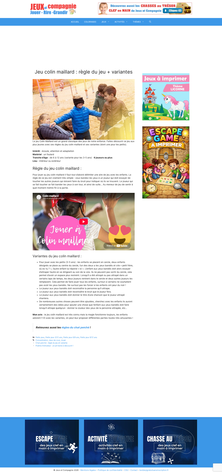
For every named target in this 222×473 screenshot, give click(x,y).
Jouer (63, 340)
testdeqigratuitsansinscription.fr (154, 470)
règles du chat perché (75, 327)
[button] (150, 22)
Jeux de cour (54, 340)
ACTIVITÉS (119, 22)
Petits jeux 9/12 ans (88, 337)
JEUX (103, 22)
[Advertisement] (84, 50)
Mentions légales (88, 470)
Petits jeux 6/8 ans (71, 337)
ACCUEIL (75, 22)
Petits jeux (40, 337)
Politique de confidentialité (110, 470)
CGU (126, 470)
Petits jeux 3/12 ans (53, 337)
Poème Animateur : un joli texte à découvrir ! (54, 346)
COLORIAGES (90, 22)
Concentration (42, 340)
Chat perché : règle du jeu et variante (51, 343)
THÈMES (137, 22)
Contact (133, 470)
